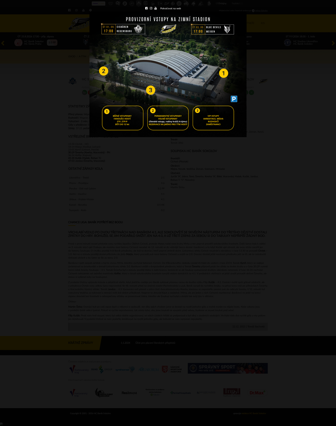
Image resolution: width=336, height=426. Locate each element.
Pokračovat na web (170, 8)
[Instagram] (151, 8)
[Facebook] (146, 8)
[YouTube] (155, 8)
